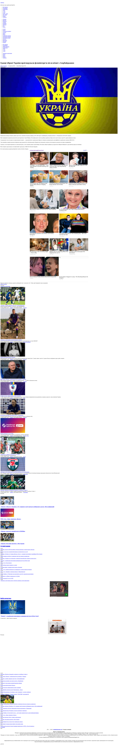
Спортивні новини (7, 35)
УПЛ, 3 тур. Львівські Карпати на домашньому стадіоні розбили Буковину (16, 569)
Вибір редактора (5, 598)
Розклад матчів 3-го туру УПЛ (6, 433)
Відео (4, 34)
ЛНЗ (24, 398)
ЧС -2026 (5, 14)
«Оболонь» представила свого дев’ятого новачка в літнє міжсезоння (14, 471)
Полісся (4, 24)
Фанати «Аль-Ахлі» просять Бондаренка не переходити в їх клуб (14, 551)
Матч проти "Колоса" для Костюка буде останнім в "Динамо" (13, 379)
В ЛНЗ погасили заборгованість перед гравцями (10, 395)
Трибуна (4, 17)
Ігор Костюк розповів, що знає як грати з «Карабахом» (11, 415)
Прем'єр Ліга (26, 435)
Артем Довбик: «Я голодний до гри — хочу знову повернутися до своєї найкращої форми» (19, 712)
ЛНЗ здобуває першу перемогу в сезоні (8, 565)
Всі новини (5, 7)
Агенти (4, 32)
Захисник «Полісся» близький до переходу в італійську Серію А (13, 490)
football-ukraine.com (57, 729)
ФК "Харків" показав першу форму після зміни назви (11, 723)
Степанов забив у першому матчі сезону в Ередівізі (11, 567)
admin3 (11, 307)
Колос (4, 26)
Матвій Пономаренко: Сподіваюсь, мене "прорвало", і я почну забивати (15, 692)
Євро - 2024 (5, 13)
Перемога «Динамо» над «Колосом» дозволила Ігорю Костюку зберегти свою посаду (18, 558)
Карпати (5, 21)
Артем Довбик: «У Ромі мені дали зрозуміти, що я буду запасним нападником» (17, 573)
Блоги (4, 30)
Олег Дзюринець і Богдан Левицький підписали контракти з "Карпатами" (16, 708)
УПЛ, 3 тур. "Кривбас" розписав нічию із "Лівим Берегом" (12, 571)
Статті (4, 29)
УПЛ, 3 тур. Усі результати (6, 562)
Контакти (5, 40)
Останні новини (5, 546)
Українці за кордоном (7, 53)
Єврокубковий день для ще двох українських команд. (11, 721)
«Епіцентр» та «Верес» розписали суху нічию (10, 454)
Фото (4, 33)
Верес (24, 456)
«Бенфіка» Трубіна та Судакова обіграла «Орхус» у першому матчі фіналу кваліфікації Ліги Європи (21, 554)
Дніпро (4, 22)
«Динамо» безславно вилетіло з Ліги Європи (12, 543)
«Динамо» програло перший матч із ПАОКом (12, 531)
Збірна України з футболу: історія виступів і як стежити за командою (14, 556)
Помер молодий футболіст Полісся (7, 357)
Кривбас (5, 23)
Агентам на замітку (7, 31)
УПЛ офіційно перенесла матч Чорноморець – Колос (11, 689)
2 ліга (4, 12)
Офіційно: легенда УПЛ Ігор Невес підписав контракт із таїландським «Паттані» (17, 549)
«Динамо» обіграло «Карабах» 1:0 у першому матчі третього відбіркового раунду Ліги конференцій (27, 506)
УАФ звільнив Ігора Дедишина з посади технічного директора (13, 710)
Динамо (4, 19)
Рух (3, 25)
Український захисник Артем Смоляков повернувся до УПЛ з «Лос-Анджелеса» (17, 726)
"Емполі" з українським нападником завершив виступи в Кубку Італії (15, 560)
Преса (4, 16)
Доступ (4, 39)
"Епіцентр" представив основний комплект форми (11, 339)
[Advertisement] (9, 653)
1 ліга (4, 11)
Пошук (4, 42)
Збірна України (6, 46)
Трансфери (5, 8)
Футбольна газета (6, 37)
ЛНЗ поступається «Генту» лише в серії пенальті (10, 717)
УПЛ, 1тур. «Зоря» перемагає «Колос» (10, 519)
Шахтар (4, 20)
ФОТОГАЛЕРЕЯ (26, 342)
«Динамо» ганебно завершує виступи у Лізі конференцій (12, 305)
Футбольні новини (7, 36)
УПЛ (4, 10)
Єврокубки (5, 9)
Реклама (4, 41)
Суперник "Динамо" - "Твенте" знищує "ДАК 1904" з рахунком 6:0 (14, 694)
